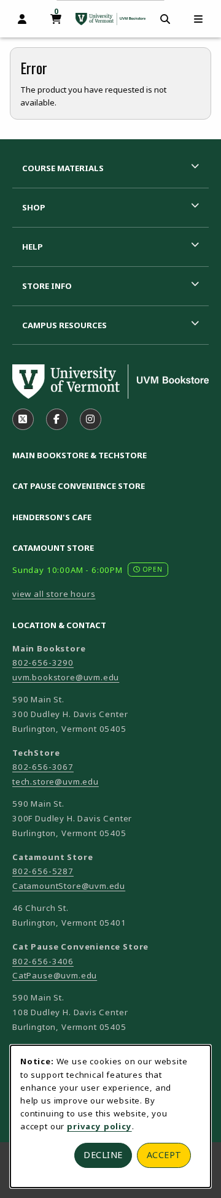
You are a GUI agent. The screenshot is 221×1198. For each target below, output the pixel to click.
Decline (103, 1155)
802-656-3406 (43, 961)
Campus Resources (64, 325)
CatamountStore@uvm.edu (68, 885)
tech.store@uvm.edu (55, 781)
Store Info (47, 285)
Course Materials (63, 168)
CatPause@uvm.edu (54, 975)
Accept (164, 1155)
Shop (33, 207)
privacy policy (99, 1126)
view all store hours (54, 593)
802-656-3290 (43, 662)
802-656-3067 (43, 766)
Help (32, 246)
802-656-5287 (43, 871)
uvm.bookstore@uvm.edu (65, 677)
